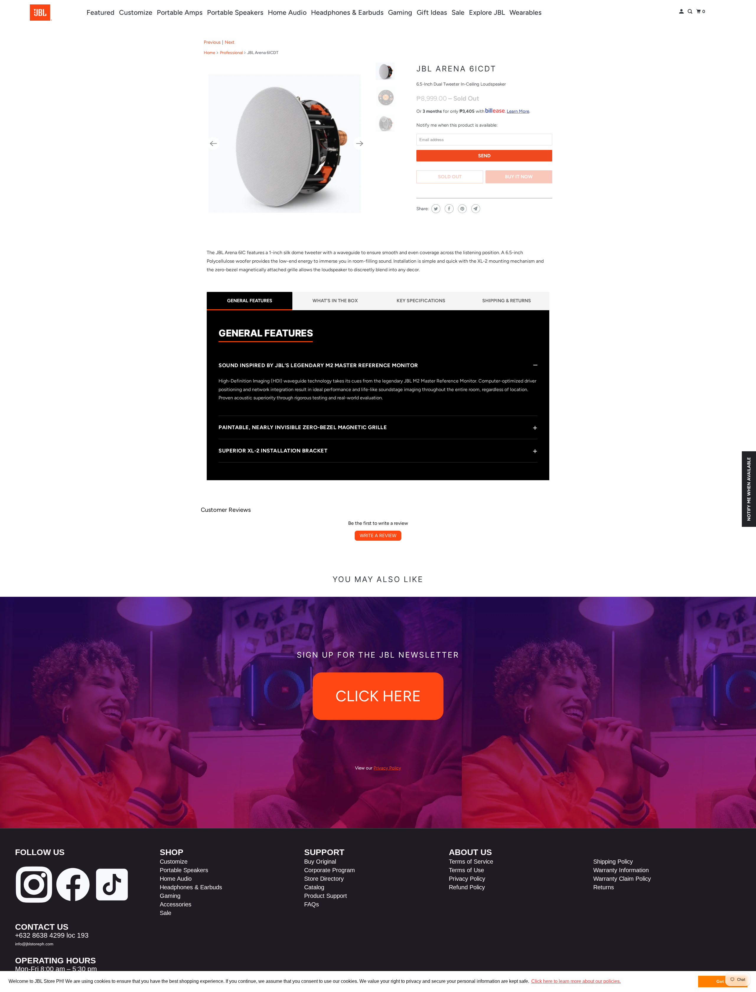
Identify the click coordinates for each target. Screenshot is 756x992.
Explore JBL (487, 12)
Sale (458, 12)
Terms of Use (466, 870)
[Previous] (213, 143)
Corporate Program (329, 870)
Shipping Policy (613, 861)
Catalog (314, 887)
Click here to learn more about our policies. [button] (576, 981)
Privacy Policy (467, 878)
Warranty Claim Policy (622, 878)
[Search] (690, 11)
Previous (212, 42)
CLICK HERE (378, 696)
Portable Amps (180, 12)
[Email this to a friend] (475, 208)
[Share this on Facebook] (448, 208)
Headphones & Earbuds (347, 12)
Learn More (518, 111)
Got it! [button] (722, 981)
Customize (135, 12)
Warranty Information (621, 870)
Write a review (378, 535)
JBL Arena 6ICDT (456, 68)
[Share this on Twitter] (435, 208)
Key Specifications (421, 300)
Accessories (175, 904)
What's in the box (335, 300)
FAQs (311, 904)
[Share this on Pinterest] (462, 208)
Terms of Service (471, 861)
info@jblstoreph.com (34, 944)
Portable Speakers (235, 12)
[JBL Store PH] (41, 12)
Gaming (400, 12)
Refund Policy (467, 887)
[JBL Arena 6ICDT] (286, 143)
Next (229, 42)
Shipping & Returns (506, 300)
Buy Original (320, 861)
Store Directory (324, 878)
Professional (231, 52)
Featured (101, 12)
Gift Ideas (432, 12)
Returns (603, 887)
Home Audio (287, 12)
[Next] (359, 143)
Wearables (525, 12)
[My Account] (682, 11)
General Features (249, 300)
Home (209, 52)
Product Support (325, 895)
